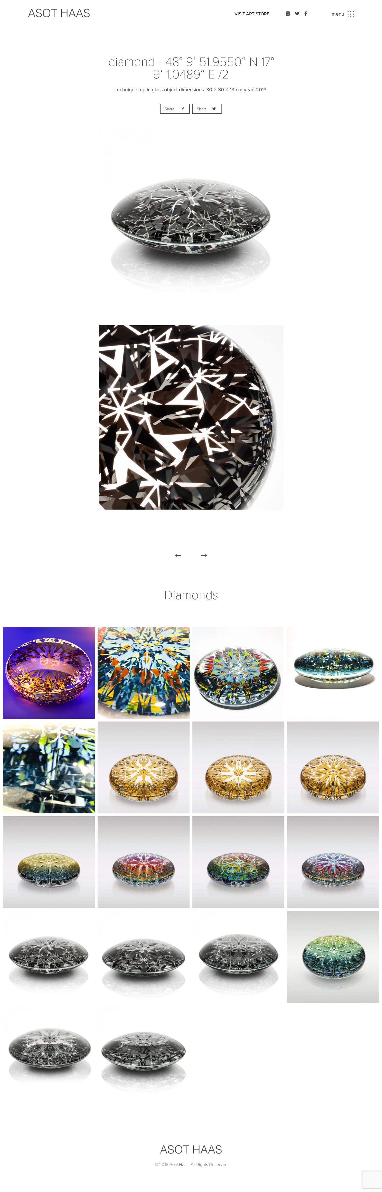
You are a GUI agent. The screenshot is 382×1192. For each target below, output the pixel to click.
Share (170, 109)
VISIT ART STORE (252, 14)
